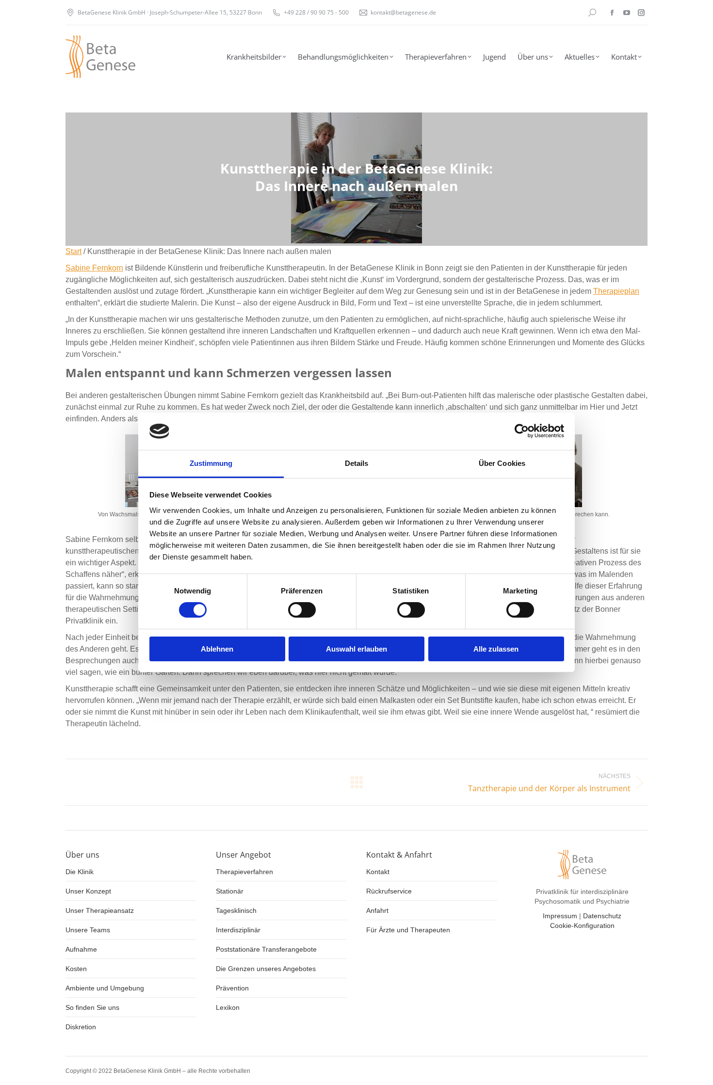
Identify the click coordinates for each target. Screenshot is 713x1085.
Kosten (76, 969)
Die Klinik (79, 872)
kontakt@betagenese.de (403, 12)
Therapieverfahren (244, 872)
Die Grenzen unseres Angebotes (266, 969)
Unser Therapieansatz (99, 910)
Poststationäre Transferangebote (266, 949)
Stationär (229, 891)
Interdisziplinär (238, 930)
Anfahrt (377, 910)
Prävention (232, 988)
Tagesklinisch (236, 910)
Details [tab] (357, 463)
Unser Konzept (88, 891)
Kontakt (377, 872)
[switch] (302, 610)
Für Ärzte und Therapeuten (408, 930)
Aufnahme (81, 949)
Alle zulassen (496, 649)
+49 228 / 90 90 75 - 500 (316, 12)
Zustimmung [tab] (211, 463)
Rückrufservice (389, 891)
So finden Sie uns (92, 1007)
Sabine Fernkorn (94, 268)
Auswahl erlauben (356, 649)
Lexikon (228, 1007)
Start (73, 251)
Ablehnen (217, 649)
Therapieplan (616, 291)
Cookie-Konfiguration (582, 925)
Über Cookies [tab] (502, 463)
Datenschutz (602, 916)
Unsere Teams (87, 930)
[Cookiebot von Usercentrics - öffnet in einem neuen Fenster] (521, 431)
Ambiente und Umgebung (104, 988)
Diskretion (80, 1027)
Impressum (560, 916)
